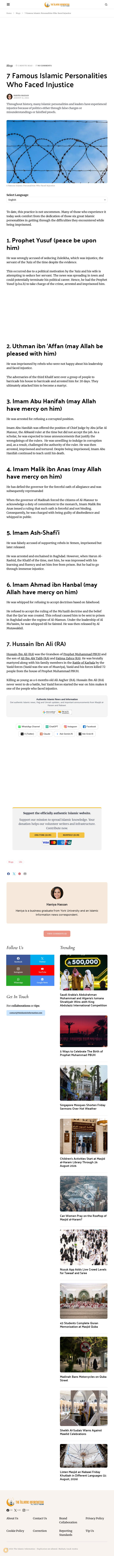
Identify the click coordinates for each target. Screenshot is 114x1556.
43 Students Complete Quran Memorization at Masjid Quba (79, 1324)
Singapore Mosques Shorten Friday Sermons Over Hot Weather (82, 1106)
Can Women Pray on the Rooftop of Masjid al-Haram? (83, 1217)
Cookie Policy (15, 1531)
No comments (45, 66)
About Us (12, 1518)
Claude (46, 734)
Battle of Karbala (83, 662)
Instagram (72, 726)
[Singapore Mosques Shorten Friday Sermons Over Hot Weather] (83, 1083)
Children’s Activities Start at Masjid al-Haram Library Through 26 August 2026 (82, 1162)
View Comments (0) (57, 934)
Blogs (18, 13)
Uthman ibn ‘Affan (38, 345)
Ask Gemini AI (66, 734)
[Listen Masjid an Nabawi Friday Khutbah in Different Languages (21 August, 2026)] (83, 1456)
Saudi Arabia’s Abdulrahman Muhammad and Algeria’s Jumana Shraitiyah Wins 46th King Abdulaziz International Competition (83, 1000)
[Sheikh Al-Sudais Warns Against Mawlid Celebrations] (83, 1408)
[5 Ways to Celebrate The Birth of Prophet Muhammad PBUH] (83, 1031)
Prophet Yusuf (32, 240)
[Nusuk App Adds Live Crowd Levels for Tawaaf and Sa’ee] (83, 1247)
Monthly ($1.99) (71, 835)
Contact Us (40, 1518)
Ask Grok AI (87, 734)
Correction (40, 1531)
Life (20, 862)
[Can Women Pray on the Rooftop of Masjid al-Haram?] (83, 1193)
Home (9, 13)
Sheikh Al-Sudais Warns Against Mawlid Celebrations (81, 1431)
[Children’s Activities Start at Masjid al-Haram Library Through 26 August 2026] (83, 1136)
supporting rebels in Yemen (60, 543)
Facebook (91, 726)
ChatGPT (53, 726)
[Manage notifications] (5, 1550)
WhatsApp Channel (31, 726)
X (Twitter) (29, 734)
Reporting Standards (65, 1533)
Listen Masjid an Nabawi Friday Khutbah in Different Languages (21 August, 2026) (83, 1475)
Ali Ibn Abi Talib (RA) (35, 658)
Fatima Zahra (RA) (68, 658)
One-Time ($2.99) (43, 835)
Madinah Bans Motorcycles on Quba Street (83, 1378)
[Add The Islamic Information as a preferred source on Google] (49, 712)
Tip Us (90, 1531)
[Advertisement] (57, 43)
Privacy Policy (95, 1518)
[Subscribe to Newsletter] (65, 712)
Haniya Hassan (21, 95)
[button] (8, 5)
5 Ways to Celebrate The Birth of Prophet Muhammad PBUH (81, 1052)
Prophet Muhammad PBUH (81, 654)
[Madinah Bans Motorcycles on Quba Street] (83, 1354)
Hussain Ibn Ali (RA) (20, 654)
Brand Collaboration (68, 1520)
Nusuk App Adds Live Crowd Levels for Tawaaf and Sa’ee (83, 1271)
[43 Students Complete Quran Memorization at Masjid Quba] (83, 1301)
